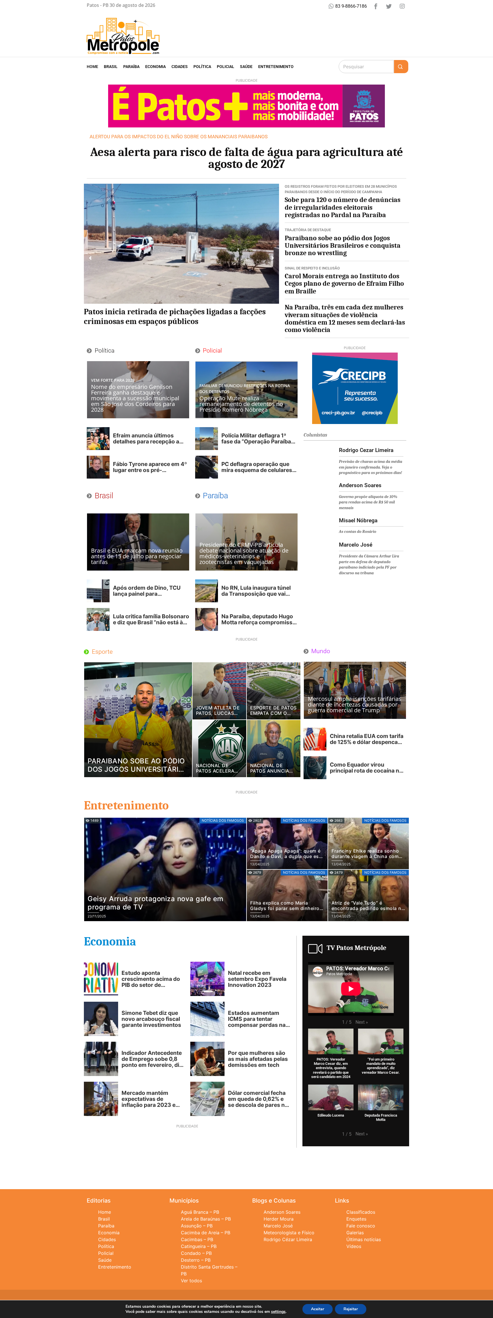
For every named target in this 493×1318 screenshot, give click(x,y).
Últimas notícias (363, 1239)
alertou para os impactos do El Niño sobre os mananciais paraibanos (179, 136)
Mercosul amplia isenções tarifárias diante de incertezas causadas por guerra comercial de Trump (354, 704)
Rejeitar (351, 1309)
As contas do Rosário (357, 531)
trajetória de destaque (308, 230)
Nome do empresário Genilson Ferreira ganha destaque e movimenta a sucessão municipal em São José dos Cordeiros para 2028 (135, 398)
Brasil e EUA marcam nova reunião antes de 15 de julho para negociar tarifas (137, 556)
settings (278, 1311)
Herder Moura (279, 1219)
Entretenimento (276, 66)
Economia (155, 66)
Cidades (179, 66)
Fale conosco (360, 1226)
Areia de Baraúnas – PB (206, 1219)
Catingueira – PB (199, 1246)
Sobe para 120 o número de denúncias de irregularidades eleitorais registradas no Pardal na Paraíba (343, 207)
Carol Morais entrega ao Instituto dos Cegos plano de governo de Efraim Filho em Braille (344, 283)
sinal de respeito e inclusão (312, 268)
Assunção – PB (197, 1226)
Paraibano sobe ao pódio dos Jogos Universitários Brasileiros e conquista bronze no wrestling (343, 245)
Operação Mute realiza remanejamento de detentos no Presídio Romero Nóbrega (241, 403)
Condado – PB (196, 1253)
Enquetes (356, 1219)
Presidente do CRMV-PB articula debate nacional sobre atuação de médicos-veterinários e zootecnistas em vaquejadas (243, 553)
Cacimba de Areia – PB (205, 1232)
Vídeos (353, 1246)
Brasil (111, 66)
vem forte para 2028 (113, 380)
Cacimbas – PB (197, 1239)
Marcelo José (278, 1226)
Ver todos (191, 1280)
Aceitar (317, 1309)
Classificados (360, 1212)
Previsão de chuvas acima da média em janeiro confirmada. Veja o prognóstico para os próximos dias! (370, 467)
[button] (90, 257)
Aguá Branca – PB (200, 1212)
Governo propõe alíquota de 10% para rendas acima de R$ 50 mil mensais (368, 502)
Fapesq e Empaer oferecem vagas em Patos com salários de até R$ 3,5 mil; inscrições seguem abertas (177, 316)
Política (202, 66)
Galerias (355, 1232)
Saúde (246, 66)
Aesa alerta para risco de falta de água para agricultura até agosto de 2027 (246, 158)
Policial (225, 66)
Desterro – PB (196, 1260)
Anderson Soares (282, 1212)
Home (92, 66)
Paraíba (131, 66)
